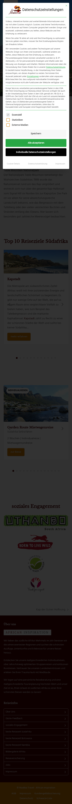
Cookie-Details (13, 164)
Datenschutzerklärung (55, 67)
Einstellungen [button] (33, 76)
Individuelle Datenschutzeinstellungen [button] (36, 152)
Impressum (60, 164)
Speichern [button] (36, 134)
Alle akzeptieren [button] (36, 143)
